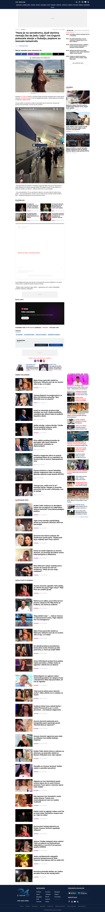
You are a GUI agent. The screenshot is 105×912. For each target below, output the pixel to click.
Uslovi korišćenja (71, 906)
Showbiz (43, 5)
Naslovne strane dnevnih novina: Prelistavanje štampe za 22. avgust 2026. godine (77, 107)
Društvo (58, 5)
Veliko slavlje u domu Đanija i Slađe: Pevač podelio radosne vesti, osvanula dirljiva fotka (48, 427)
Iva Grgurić (23, 97)
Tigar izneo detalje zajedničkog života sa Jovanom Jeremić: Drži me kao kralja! (48, 522)
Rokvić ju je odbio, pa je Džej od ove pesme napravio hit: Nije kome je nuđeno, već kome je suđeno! (48, 603)
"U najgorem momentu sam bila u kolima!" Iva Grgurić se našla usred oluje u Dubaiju (33, 206)
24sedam (45, 328)
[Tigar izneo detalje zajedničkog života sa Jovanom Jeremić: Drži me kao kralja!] (23, 524)
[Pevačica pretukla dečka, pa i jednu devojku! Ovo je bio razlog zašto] (23, 875)
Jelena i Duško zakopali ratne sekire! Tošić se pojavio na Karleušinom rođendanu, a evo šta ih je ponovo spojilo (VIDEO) (48, 844)
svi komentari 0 (41, 345)
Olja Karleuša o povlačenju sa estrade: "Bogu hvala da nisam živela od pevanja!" (32, 367)
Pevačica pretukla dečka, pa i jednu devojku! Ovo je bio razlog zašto (48, 872)
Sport (38, 5)
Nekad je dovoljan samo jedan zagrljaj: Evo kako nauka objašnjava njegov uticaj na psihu (80, 52)
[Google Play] (82, 893)
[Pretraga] (76, 2)
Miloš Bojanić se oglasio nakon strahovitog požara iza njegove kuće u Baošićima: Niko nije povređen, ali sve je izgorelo (48, 679)
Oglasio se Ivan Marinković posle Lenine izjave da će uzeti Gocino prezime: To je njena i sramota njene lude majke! (48, 784)
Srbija (81, 5)
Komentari (85, 30)
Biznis (70, 5)
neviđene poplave (26, 98)
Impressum (35, 906)
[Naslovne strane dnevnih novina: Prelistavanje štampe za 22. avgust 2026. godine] (78, 97)
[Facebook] (80, 2)
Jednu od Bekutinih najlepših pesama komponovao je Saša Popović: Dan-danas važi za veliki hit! (49, 858)
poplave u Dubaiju (41, 334)
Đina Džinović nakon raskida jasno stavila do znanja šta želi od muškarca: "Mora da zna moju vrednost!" (48, 568)
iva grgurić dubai (29, 334)
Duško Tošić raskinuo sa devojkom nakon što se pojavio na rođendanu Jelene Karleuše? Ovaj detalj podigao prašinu (49, 508)
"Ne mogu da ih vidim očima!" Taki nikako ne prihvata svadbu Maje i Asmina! (55, 367)
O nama (21, 906)
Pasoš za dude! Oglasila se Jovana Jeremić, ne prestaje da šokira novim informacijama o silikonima (49, 552)
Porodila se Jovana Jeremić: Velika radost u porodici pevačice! (48, 767)
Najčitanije (78, 30)
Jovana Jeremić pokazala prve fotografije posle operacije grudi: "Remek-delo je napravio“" (47, 723)
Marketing (42, 906)
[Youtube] (44, 361)
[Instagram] (82, 2)
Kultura (75, 5)
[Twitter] (88, 2)
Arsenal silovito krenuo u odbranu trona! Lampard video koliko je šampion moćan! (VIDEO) (79, 46)
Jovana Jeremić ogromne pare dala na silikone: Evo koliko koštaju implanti (48, 738)
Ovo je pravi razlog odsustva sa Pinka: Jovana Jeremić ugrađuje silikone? (47, 828)
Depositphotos (82, 906)
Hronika (53, 5)
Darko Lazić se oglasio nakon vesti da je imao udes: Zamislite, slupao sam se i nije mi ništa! (49, 813)
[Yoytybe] (85, 2)
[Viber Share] (34, 54)
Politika (33, 5)
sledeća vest (52, 364)
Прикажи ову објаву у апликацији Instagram (29, 252)
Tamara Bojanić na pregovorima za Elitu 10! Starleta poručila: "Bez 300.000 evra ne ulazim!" (48, 397)
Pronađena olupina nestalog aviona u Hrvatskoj (79, 35)
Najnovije (19, 5)
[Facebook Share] (21, 54)
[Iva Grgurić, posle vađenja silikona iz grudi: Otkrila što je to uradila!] (20, 217)
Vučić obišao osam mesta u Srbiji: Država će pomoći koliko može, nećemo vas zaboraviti (76, 128)
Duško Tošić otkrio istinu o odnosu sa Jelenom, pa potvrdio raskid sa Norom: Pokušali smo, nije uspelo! (49, 753)
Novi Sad (57, 899)
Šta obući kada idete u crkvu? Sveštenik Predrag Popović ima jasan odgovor (78, 40)
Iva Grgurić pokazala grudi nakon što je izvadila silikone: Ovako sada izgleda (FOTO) (57, 206)
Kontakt (28, 906)
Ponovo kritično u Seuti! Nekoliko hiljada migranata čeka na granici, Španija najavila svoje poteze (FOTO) (77, 149)
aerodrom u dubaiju (54, 334)
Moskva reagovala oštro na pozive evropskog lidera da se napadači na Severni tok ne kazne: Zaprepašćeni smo (48, 458)
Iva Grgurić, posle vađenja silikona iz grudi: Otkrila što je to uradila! (33, 215)
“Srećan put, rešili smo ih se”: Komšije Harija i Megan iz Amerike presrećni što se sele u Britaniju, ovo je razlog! (48, 488)
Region (56, 894)
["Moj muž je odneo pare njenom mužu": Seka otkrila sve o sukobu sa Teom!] (23, 695)
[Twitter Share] (58, 54)
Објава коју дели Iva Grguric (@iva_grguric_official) (40, 275)
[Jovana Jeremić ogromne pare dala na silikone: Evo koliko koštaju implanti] (23, 740)
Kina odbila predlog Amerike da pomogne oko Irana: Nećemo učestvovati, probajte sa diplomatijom (47, 443)
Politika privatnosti (60, 906)
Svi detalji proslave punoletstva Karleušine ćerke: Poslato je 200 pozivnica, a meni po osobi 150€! (47, 648)
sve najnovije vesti (77, 63)
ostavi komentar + (56, 345)
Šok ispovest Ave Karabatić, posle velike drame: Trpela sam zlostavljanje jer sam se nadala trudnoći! (47, 799)
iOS (27, 328)
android (32, 328)
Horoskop (87, 5)
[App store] (72, 893)
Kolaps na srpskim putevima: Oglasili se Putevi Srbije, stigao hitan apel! (78, 58)
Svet (48, 5)
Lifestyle (64, 5)
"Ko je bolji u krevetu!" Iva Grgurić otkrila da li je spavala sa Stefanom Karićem (58, 215)
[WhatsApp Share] (46, 54)
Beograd (57, 892)
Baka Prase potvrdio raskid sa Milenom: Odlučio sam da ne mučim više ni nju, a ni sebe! (48, 382)
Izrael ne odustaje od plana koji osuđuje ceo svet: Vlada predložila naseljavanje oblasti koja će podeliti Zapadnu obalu (48, 413)
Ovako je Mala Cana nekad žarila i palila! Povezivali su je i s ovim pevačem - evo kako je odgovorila (47, 708)
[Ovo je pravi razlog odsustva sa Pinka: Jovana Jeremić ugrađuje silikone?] (23, 830)
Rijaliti (52, 7)
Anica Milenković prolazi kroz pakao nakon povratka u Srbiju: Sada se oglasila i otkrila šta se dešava (48, 663)
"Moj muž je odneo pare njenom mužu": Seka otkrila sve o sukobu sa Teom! (48, 693)
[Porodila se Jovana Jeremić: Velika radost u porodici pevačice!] (23, 770)
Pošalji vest (50, 906)
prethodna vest (30, 364)
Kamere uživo (26, 5)
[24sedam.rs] (20, 2)
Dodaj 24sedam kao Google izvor (41, 58)
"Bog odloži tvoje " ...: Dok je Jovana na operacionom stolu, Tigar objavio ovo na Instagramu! (48, 618)
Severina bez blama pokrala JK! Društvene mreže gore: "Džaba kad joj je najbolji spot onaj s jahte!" (48, 537)
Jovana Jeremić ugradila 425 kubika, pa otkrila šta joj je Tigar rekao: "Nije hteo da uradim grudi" (49, 588)
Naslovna (17, 29)
